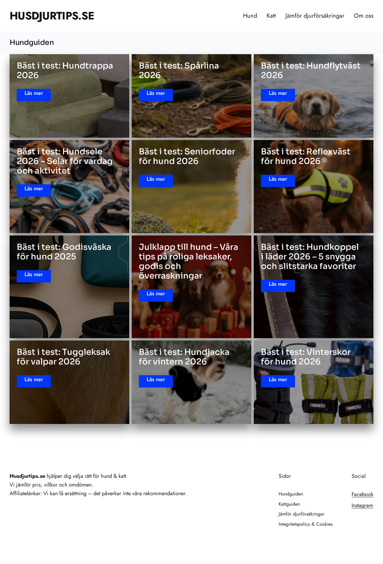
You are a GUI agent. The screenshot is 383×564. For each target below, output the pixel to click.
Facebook (362, 494)
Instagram (362, 505)
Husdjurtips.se (52, 15)
